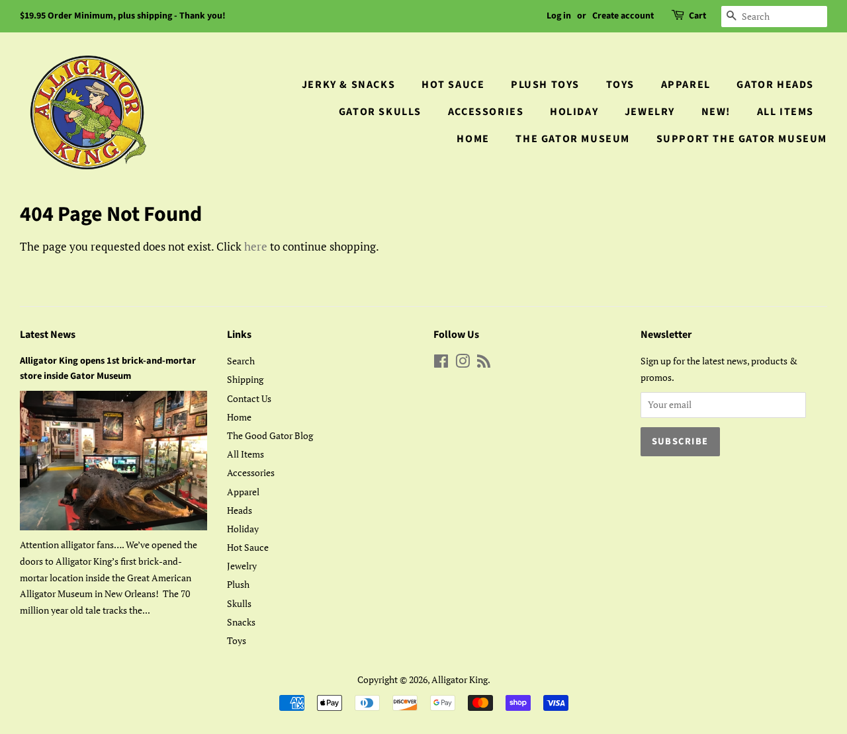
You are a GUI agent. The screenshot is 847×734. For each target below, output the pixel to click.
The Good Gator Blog (270, 435)
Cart (697, 15)
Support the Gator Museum (741, 139)
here (255, 246)
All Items (785, 111)
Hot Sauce (453, 84)
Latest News (47, 334)
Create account (623, 15)
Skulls (239, 603)
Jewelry (650, 111)
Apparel (686, 84)
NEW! (716, 111)
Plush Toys (545, 84)
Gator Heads (775, 84)
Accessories (486, 111)
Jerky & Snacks (348, 84)
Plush (238, 584)
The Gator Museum (572, 139)
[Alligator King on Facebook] (441, 363)
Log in (559, 15)
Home (473, 139)
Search (241, 360)
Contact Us (249, 398)
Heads (239, 510)
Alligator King (459, 679)
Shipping (245, 379)
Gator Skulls (380, 111)
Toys (620, 84)
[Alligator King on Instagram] (462, 363)
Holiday (574, 111)
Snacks (241, 622)
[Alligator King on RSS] (483, 363)
